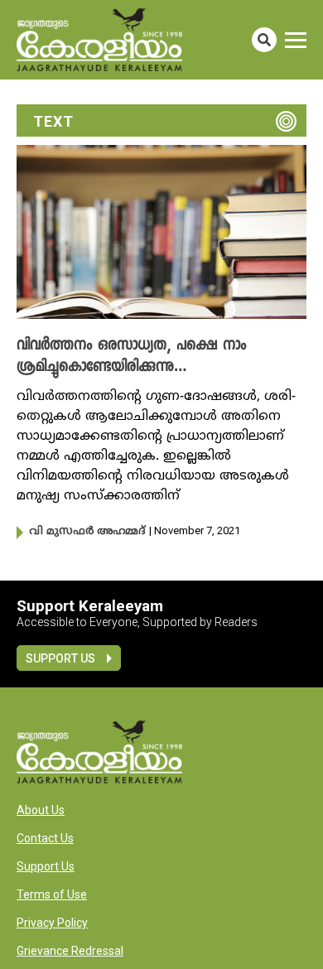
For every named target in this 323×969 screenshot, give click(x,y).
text (53, 121)
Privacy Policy (52, 922)
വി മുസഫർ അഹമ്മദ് (87, 531)
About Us (41, 810)
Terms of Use (52, 894)
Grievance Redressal (70, 950)
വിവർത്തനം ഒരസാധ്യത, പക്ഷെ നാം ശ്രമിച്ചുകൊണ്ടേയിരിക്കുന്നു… (131, 356)
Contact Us (45, 838)
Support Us (60, 658)
